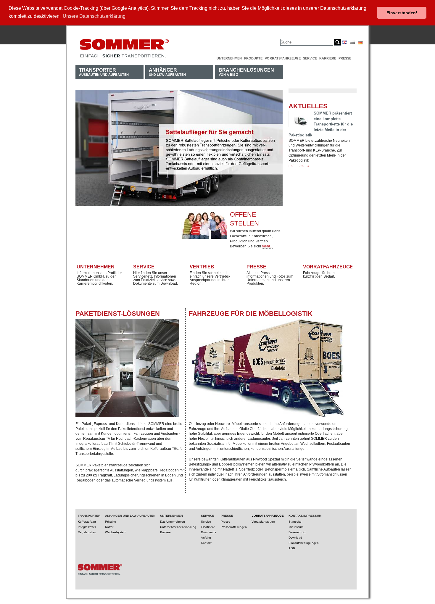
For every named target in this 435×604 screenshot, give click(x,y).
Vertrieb (202, 266)
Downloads (208, 532)
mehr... (267, 246)
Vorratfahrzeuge (328, 266)
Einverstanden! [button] (401, 12)
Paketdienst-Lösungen (117, 313)
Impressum (296, 527)
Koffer (109, 527)
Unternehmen (229, 58)
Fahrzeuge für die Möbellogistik (250, 313)
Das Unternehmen (172, 521)
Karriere (327, 58)
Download (295, 537)
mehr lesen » (299, 166)
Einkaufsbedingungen (304, 543)
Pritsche (110, 521)
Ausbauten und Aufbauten (104, 71)
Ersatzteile (208, 527)
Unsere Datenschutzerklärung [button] (94, 16)
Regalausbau (87, 532)
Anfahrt (206, 537)
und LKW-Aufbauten (167, 71)
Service (310, 58)
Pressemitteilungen (234, 527)
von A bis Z (246, 71)
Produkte (253, 58)
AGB (292, 548)
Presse (345, 58)
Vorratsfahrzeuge (283, 58)
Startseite (295, 521)
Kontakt (206, 543)
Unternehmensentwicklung (178, 527)
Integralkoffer (87, 527)
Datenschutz (297, 532)
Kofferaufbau (87, 521)
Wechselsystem (115, 532)
